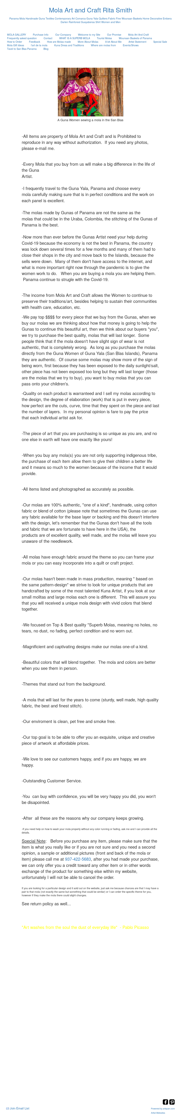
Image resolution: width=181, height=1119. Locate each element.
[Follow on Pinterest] (172, 1103)
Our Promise (114, 34)
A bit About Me (113, 41)
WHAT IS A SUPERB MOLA (74, 38)
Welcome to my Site (89, 34)
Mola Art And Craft (138, 34)
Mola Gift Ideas (15, 45)
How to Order (14, 41)
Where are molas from (103, 45)
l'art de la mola (39, 45)
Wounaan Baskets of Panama (135, 38)
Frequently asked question (22, 38)
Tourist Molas (104, 38)
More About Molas (88, 41)
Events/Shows (131, 45)
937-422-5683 (78, 859)
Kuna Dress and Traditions (69, 45)
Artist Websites (158, 1112)
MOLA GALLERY (16, 34)
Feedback (34, 41)
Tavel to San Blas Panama (22, 49)
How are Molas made (59, 41)
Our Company (63, 34)
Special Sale (160, 41)
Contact (48, 38)
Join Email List (19, 1108)
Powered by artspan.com (163, 1108)
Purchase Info (40, 34)
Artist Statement (137, 41)
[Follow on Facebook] (166, 1103)
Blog (45, 49)
